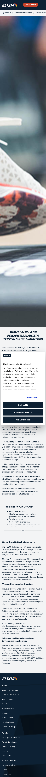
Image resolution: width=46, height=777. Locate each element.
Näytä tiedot (32, 397)
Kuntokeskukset (8, 722)
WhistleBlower (7, 718)
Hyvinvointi (6, 13)
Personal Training (8, 747)
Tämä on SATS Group (10, 690)
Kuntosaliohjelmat (8, 765)
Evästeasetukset (21, 412)
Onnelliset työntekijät (23, 13)
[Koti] (9, 5)
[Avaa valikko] (42, 5)
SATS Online (6, 774)
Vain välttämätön (23, 420)
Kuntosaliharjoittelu (9, 760)
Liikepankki (6, 756)
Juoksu (5, 770)
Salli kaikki (23, 405)
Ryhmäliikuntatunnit (9, 742)
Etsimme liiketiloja (9, 727)
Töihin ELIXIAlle (7, 699)
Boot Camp (6, 751)
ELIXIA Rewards (8, 708)
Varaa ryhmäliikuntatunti (11, 737)
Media (4, 704)
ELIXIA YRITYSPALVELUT (11, 695)
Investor (5, 713)
